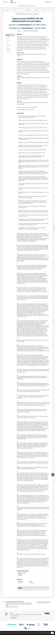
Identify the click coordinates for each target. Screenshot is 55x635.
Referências (8, 45)
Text (7, 42)
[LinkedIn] (13, 618)
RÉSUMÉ (8, 40)
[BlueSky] (10, 618)
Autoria (19, 30)
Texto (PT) (36, 10)
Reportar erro (53, 227)
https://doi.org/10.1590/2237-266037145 (25, 14)
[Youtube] (15, 618)
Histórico (8, 51)
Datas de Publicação (8, 48)
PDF (43, 10)
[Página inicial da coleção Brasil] (6, 615)
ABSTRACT (8, 37)
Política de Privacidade (45, 632)
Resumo (28, 10)
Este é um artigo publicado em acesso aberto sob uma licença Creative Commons (35, 588)
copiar (36, 14)
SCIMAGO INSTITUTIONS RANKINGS (30, 30)
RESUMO (8, 35)
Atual (15, 10)
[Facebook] (14, 618)
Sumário (7, 10)
